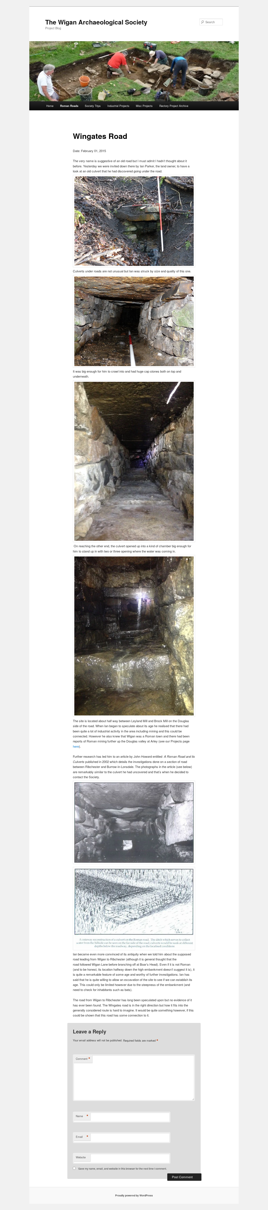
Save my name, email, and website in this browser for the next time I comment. (122, 1168)
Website (81, 1157)
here (76, 746)
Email (82, 1136)
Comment (83, 1058)
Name (82, 1116)
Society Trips (93, 106)
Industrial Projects (118, 106)
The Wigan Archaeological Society (96, 21)
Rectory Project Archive (173, 106)
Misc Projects (144, 106)
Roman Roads (69, 106)
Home (49, 106)
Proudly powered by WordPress (134, 1195)
